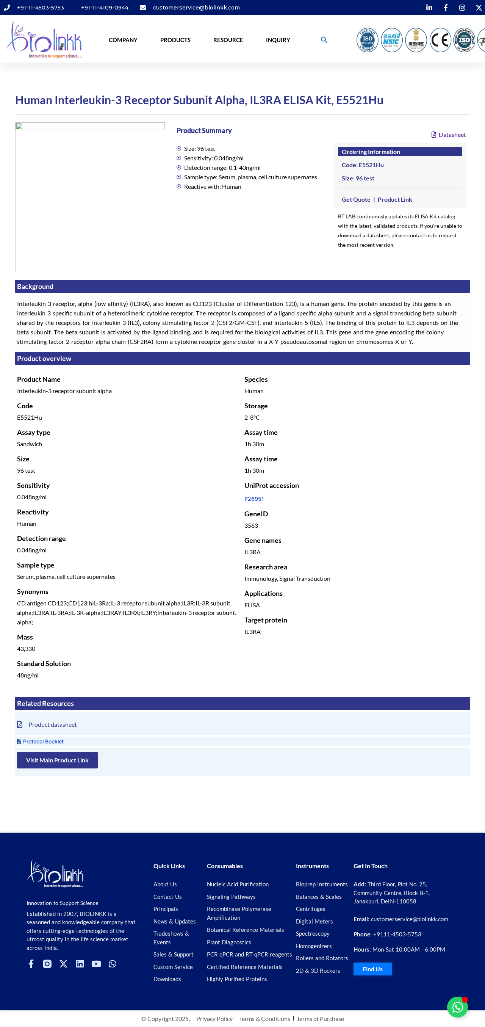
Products (175, 39)
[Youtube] (96, 964)
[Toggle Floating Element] (457, 1007)
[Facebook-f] (31, 964)
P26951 (254, 498)
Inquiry (278, 39)
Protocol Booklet (43, 741)
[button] (324, 39)
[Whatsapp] (112, 964)
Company (123, 39)
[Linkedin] (79, 964)
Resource (228, 39)
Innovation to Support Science (62, 903)
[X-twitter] (63, 964)
